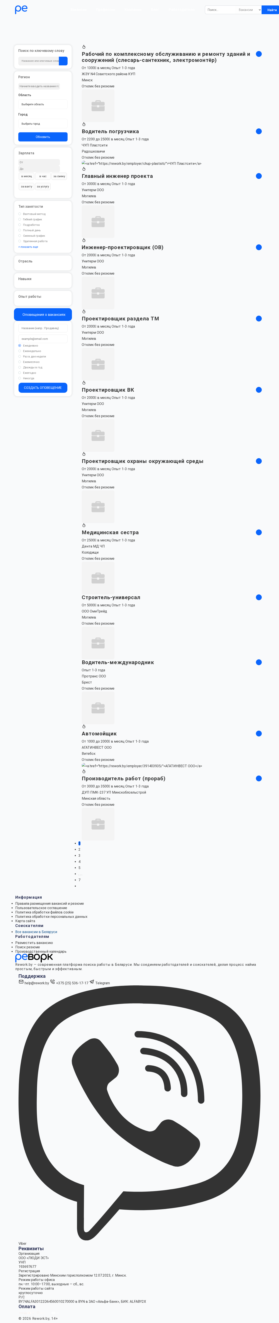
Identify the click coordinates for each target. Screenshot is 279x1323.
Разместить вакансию (34, 943)
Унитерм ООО (93, 190)
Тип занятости (30, 206)
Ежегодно (29, 372)
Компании (133, 10)
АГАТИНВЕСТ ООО (97, 747)
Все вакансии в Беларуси (36, 932)
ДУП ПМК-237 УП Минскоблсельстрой (114, 792)
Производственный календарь (40, 951)
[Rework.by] (34, 9)
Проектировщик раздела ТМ (120, 319)
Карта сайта (25, 921)
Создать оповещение (43, 388)
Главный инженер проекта (117, 176)
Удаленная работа (35, 241)
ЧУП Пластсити (94, 145)
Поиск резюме (27, 947)
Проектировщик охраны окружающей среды (143, 461)
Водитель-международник (118, 662)
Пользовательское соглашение (41, 908)
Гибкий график (32, 219)
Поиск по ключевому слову (41, 51)
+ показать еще (28, 246)
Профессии (105, 10)
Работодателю (182, 10)
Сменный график (34, 235)
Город (23, 114)
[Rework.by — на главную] (34, 958)
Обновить (43, 137)
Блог (155, 10)
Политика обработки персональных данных (51, 917)
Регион (24, 77)
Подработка (31, 224)
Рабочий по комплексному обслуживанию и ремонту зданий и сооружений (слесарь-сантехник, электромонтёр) (166, 57)
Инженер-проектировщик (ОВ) (123, 247)
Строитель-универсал (111, 597)
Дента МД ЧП (93, 546)
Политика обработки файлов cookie (44, 912)
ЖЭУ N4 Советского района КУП (108, 74)
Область (24, 95)
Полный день (32, 230)
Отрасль (25, 261)
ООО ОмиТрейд (94, 611)
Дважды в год (32, 367)
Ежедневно (30, 345)
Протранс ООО (94, 676)
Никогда (28, 378)
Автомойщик (99, 734)
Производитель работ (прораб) (124, 778)
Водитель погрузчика (110, 131)
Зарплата (26, 153)
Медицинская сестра (110, 532)
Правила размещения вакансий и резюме (49, 903)
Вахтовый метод (34, 214)
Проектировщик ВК (108, 390)
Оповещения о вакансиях (43, 314)
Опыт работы (29, 296)
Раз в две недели (34, 356)
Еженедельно (32, 351)
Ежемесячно (31, 362)
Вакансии (79, 10)
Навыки (24, 279)
